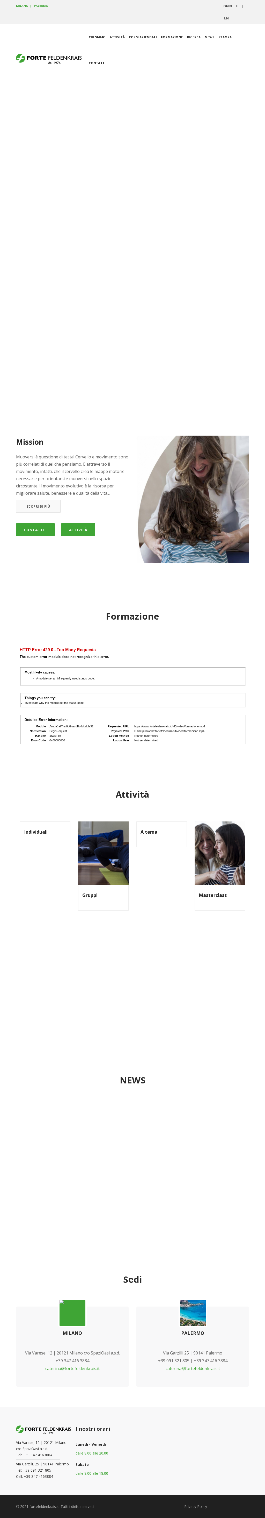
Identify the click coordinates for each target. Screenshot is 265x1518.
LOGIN (227, 6)
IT (237, 5)
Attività (78, 529)
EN (226, 18)
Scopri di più (38, 506)
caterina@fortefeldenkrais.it (72, 1368)
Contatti (34, 529)
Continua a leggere (195, 1179)
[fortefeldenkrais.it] (49, 59)
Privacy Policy (195, 1506)
